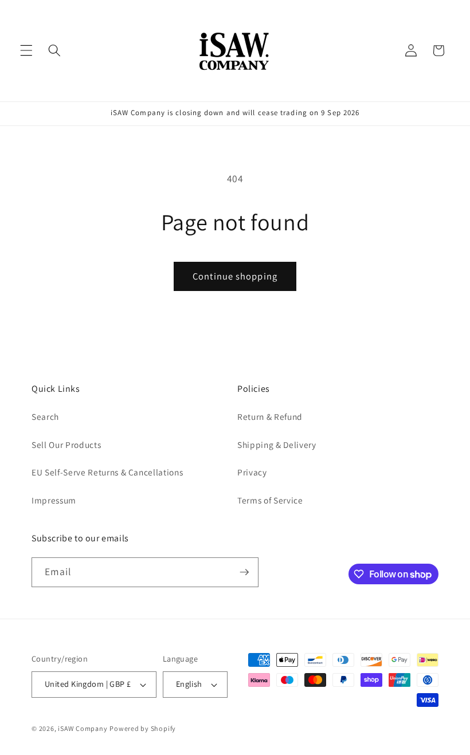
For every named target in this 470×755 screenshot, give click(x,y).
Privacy (252, 472)
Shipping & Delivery (276, 444)
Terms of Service (270, 500)
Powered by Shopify (142, 728)
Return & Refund (270, 416)
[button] (26, 50)
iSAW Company (82, 728)
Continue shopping (235, 276)
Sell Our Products (66, 444)
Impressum (54, 500)
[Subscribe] (244, 572)
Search (45, 416)
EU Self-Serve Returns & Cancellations (107, 472)
